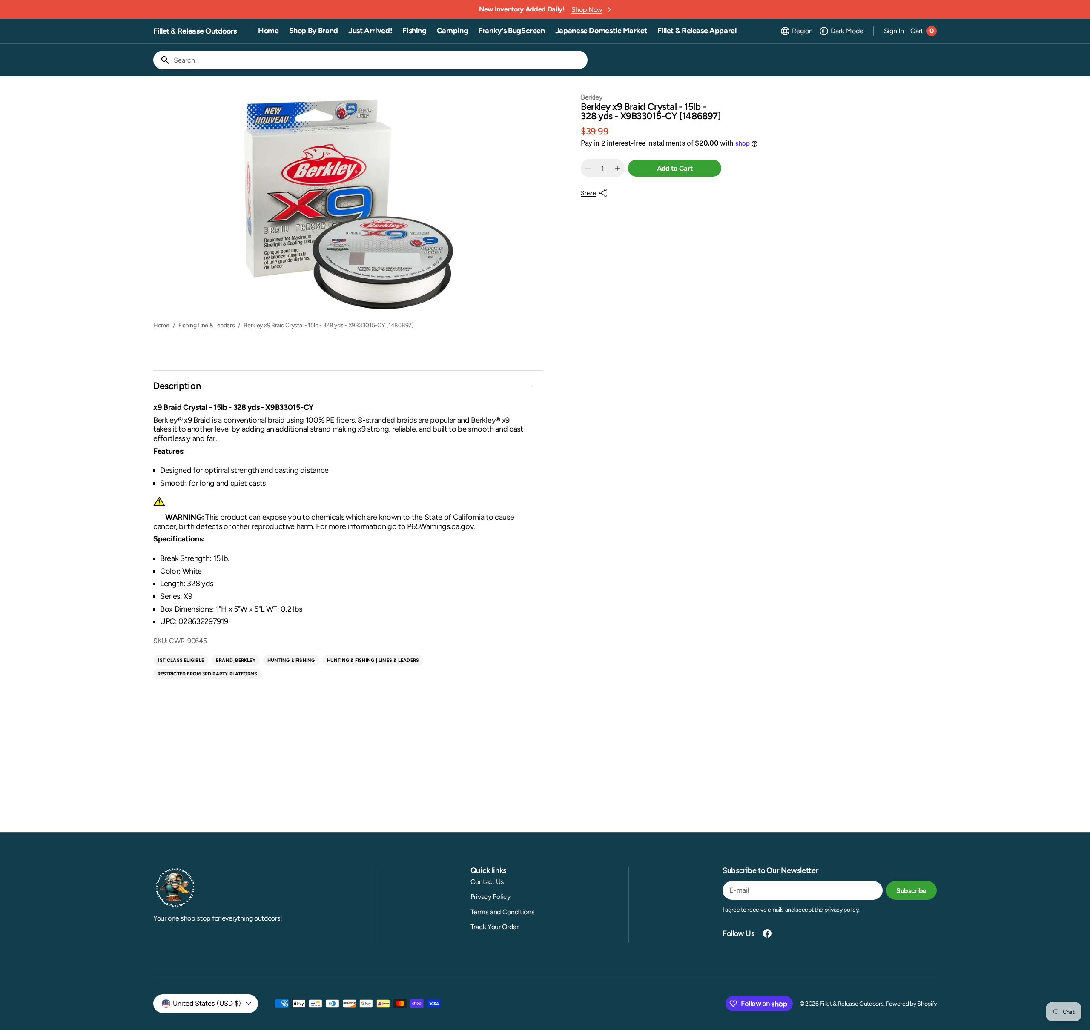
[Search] (161, 60)
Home (161, 325)
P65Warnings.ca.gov (440, 526)
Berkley (591, 97)
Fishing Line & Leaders (206, 325)
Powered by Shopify (911, 1003)
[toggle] (536, 386)
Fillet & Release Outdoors (851, 1003)
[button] (796, 31)
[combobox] (379, 60)
